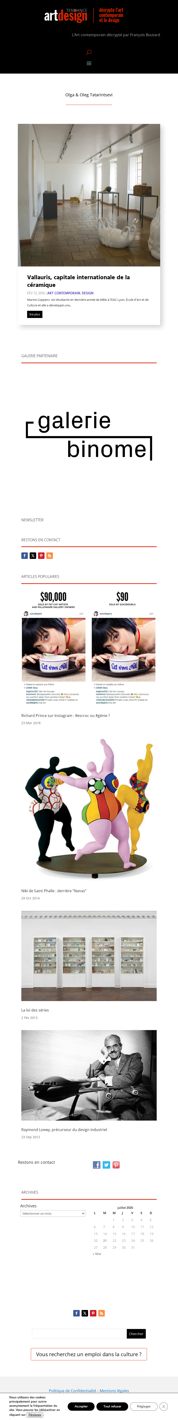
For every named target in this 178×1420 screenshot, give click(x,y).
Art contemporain (63, 293)
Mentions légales (114, 1390)
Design (87, 293)
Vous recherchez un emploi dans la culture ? (89, 1354)
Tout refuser (112, 1406)
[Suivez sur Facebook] (24, 555)
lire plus (34, 314)
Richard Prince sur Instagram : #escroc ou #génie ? (65, 715)
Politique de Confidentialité (72, 1390)
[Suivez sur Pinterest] (41, 555)
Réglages (35, 1415)
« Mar (97, 1253)
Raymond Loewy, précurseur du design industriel (64, 1129)
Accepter (81, 1406)
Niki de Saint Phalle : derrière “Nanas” (53, 890)
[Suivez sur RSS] (49, 555)
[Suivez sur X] (33, 555)
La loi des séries (35, 1010)
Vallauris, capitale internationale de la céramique (78, 281)
